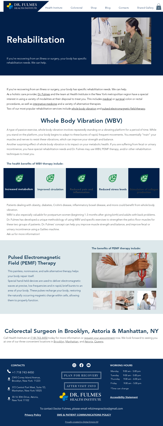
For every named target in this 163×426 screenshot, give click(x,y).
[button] (54, 8)
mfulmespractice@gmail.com (105, 408)
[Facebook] (81, 365)
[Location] (9, 379)
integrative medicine (45, 103)
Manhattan (71, 341)
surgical (120, 99)
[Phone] (9, 371)
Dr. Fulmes (44, 94)
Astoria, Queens (94, 341)
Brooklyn (59, 341)
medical (107, 99)
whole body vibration (83, 108)
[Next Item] (151, 270)
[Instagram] (74, 365)
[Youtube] (89, 365)
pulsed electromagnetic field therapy (123, 108)
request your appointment (99, 337)
